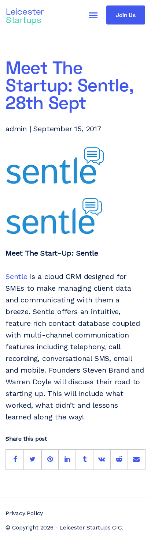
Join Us (126, 14)
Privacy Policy (24, 513)
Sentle (16, 276)
